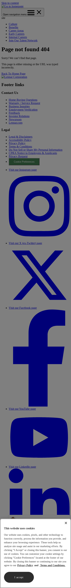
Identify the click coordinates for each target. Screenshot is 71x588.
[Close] (66, 523)
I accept (18, 577)
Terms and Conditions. (52, 565)
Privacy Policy (25, 565)
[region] (35, 553)
